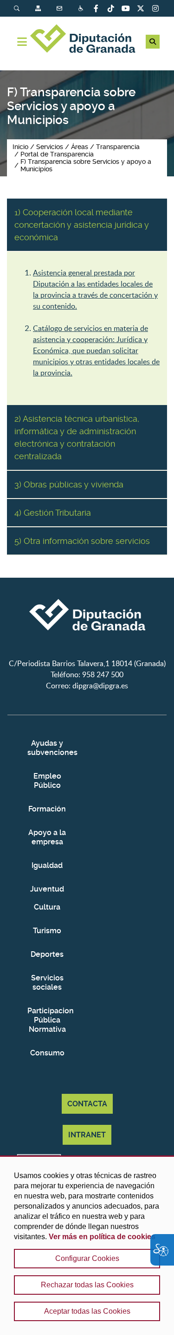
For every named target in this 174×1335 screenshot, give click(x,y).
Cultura (47, 907)
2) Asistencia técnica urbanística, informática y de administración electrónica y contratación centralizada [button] (76, 437)
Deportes (47, 954)
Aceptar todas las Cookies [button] (87, 1311)
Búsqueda (17, 8)
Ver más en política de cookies (102, 1237)
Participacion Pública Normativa (47, 1020)
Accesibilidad (81, 8)
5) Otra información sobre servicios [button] (82, 541)
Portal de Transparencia (57, 154)
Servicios (49, 146)
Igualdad (47, 865)
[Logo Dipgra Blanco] (87, 652)
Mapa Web (39, 8)
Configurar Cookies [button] (87, 1258)
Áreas (79, 146)
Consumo (47, 1052)
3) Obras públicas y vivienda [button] (68, 484)
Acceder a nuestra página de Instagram (155, 8)
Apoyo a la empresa (47, 837)
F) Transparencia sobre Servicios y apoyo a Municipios (85, 165)
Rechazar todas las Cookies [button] (87, 1285)
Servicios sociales (47, 982)
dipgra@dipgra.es (100, 685)
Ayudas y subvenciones (47, 748)
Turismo (47, 930)
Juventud (47, 889)
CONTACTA (87, 1103)
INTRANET (87, 1134)
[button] (153, 41)
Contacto (60, 8)
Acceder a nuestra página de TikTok (111, 8)
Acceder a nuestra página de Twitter (140, 8)
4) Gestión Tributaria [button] (52, 513)
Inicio (20, 146)
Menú (22, 41)
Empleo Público (47, 781)
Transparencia (118, 146)
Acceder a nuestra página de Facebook (96, 8)
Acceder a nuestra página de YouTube (125, 8)
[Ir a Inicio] (87, 39)
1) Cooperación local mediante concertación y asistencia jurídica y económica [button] (81, 224)
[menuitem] (24, 8)
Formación (47, 809)
